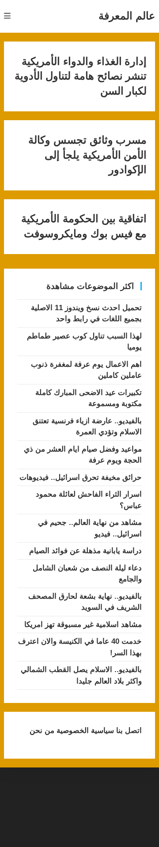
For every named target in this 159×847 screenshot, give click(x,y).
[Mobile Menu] (7, 16)
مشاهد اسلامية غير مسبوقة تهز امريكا (83, 624)
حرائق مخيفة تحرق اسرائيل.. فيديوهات (80, 477)
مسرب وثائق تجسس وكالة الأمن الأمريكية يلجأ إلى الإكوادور (87, 154)
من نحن (42, 730)
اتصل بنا (128, 730)
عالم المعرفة (126, 16)
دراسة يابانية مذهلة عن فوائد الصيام (85, 551)
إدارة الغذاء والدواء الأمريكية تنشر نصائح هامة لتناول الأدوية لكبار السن (81, 76)
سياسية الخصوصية (84, 730)
